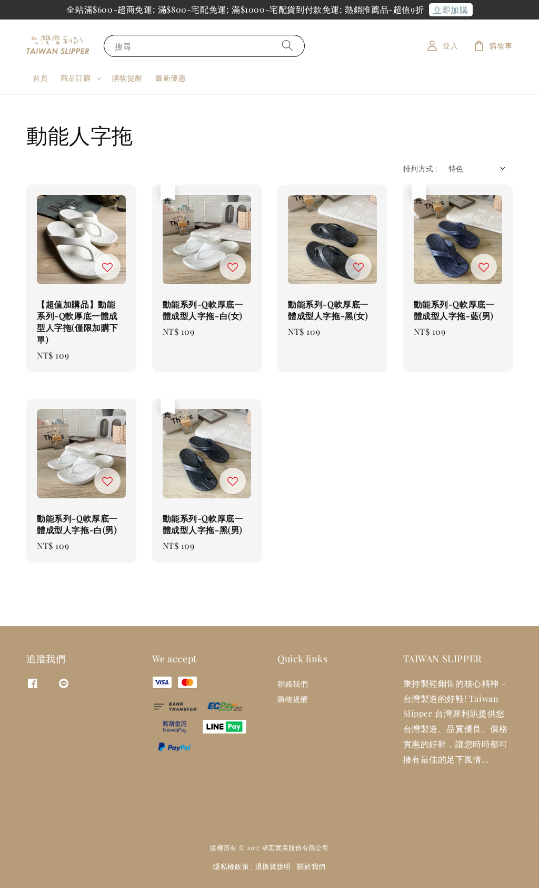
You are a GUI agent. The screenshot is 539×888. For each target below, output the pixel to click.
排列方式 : (420, 168)
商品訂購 (76, 78)
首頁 (40, 78)
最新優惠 (170, 78)
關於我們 (311, 866)
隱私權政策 (231, 866)
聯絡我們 (292, 684)
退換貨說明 (273, 866)
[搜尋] (287, 45)
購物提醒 (127, 78)
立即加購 (450, 9)
